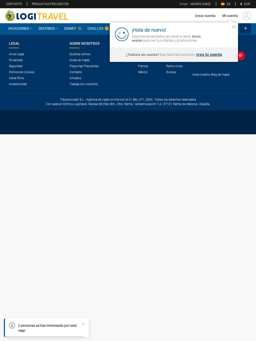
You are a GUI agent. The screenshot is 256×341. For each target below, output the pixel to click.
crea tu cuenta (209, 54)
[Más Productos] (245, 28)
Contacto (14, 4)
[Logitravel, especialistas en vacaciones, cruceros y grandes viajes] (36, 15)
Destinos (46, 28)
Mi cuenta (230, 16)
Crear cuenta (205, 16)
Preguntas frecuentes (50, 4)
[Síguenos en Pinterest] (241, 55)
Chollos (95, 28)
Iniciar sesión (218, 34)
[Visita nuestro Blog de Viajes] (219, 82)
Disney (70, 28)
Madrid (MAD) (195, 4)
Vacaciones (18, 28)
